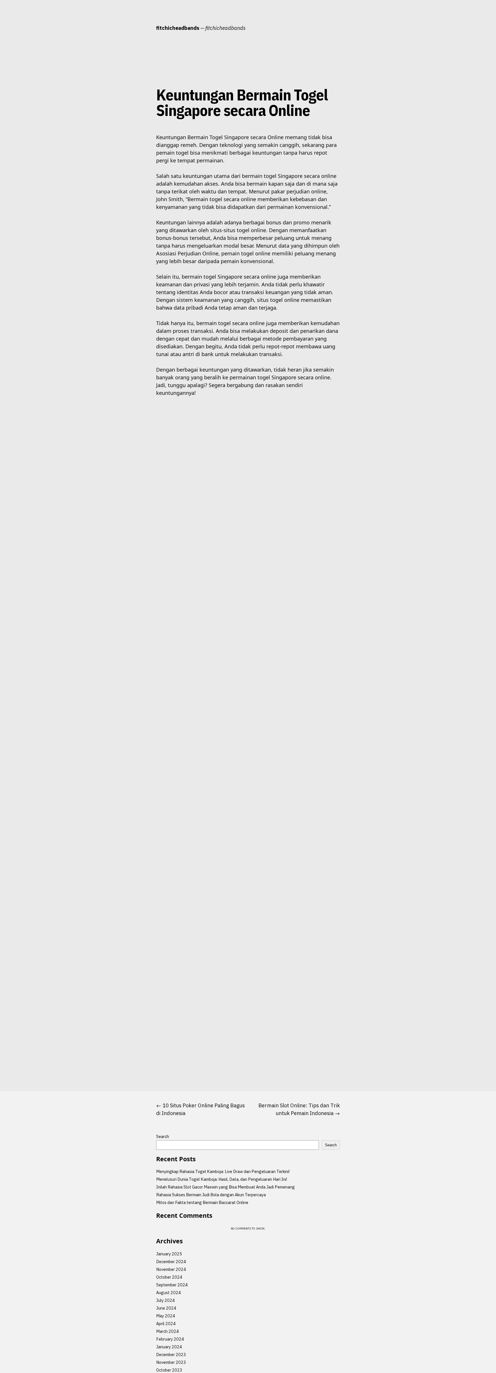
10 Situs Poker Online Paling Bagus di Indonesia (200, 1109)
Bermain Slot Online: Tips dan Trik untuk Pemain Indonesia (299, 1109)
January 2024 (169, 1346)
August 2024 (168, 1292)
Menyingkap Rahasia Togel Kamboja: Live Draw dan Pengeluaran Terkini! (223, 1171)
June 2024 (166, 1308)
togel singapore (134, 137)
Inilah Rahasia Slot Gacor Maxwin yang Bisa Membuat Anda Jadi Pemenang (225, 1187)
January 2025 (169, 1254)
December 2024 (171, 1261)
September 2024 (172, 1284)
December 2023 (171, 1354)
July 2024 (165, 1300)
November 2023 (171, 1362)
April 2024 (166, 1323)
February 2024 (170, 1339)
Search (162, 1136)
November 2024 (171, 1269)
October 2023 (169, 1370)
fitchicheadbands (177, 28)
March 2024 (167, 1331)
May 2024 (165, 1315)
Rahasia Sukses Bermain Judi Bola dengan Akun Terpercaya (211, 1194)
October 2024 (169, 1277)
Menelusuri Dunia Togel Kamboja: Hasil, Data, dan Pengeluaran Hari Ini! (221, 1179)
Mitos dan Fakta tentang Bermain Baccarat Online (202, 1202)
